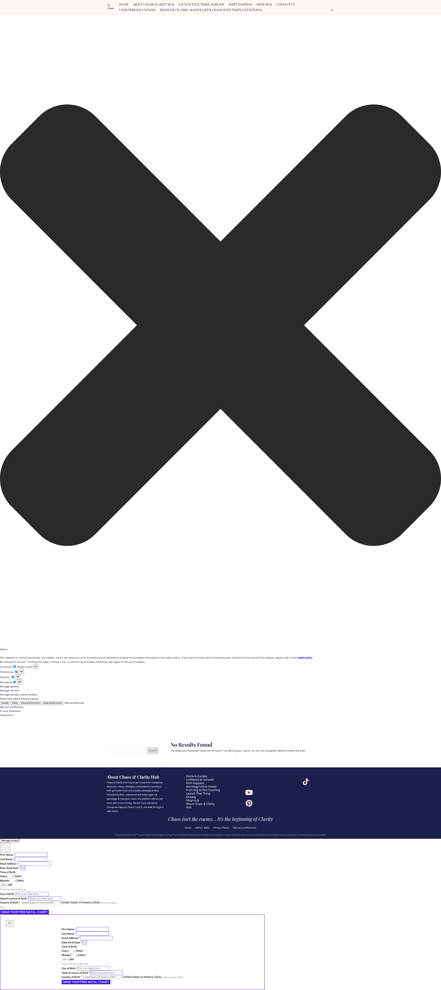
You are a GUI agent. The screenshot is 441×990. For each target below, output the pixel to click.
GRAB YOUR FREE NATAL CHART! (24, 912)
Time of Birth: (8, 872)
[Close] (5, 847)
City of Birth (8, 894)
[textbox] (18, 876)
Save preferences (52, 703)
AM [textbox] (10, 885)
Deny (15, 703)
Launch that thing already (201, 4)
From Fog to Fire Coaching (203, 790)
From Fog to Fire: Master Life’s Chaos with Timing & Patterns (211, 10)
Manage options (9, 686)
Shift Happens (240, 4)
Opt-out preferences (12, 707)
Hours (3, 876)
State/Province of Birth (14, 898)
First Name (7, 854)
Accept (5, 703)
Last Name (7, 859)
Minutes (4, 880)
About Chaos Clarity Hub (153, 4)
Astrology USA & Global (201, 787)
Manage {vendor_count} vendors (19, 694)
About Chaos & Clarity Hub (200, 805)
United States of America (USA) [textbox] (81, 902)
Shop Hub (264, 4)
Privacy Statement (10, 711)
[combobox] (18, 876)
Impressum (6, 715)
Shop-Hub (192, 800)
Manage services (9, 690)
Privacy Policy (221, 828)
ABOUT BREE (202, 828)
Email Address (9, 863)
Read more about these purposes (19, 698)
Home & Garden (196, 776)
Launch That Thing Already (198, 795)
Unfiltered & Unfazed (137, 10)
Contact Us (285, 4)
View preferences (30, 703)
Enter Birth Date (10, 868)
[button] (220, 326)
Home (124, 4)
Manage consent (10, 840)
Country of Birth (10, 902)
